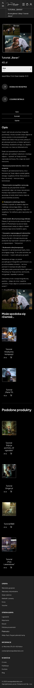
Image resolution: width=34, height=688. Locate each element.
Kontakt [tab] (17, 116)
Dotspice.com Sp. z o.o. (24, 684)
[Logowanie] (31, 4)
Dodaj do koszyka (18, 87)
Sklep (20, 14)
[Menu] (23, 4)
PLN (4, 68)
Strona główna (12, 14)
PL (3, 3)
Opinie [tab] (17, 120)
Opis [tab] (17, 112)
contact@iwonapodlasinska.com (12, 651)
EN (3, 6)
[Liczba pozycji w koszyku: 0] (27, 4)
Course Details (17, 99)
